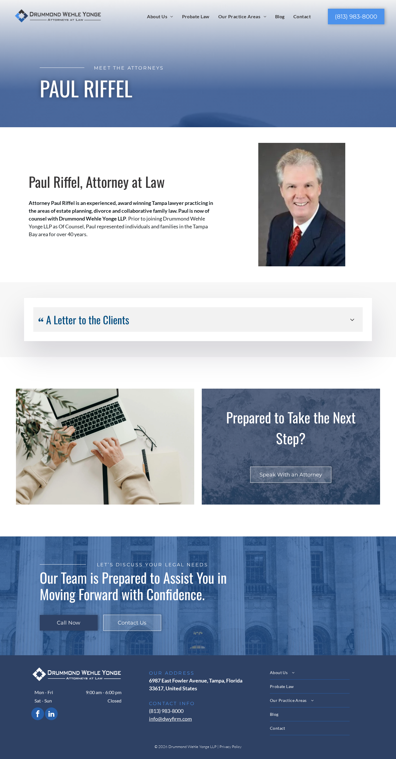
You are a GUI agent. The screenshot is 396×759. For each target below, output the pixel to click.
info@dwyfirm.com (170, 719)
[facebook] (37, 714)
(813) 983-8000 (166, 711)
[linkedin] (51, 714)
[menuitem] (160, 16)
